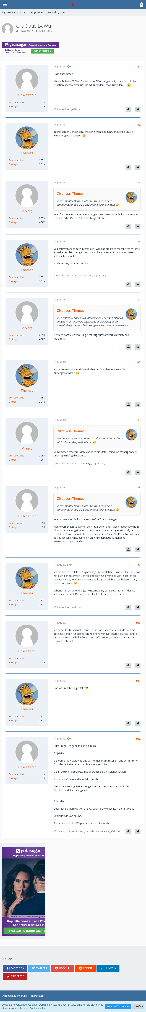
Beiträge (13, 106)
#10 (138, 622)
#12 (138, 738)
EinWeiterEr (26, 31)
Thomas (87, 275)
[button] (5, 4)
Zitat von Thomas (70, 193)
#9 (138, 564)
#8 (138, 487)
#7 (138, 420)
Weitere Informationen (118, 1006)
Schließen (138, 1006)
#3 (138, 182)
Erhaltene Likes (16, 102)
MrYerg (86, 463)
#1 (138, 66)
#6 (138, 362)
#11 (138, 680)
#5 (138, 299)
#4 (138, 241)
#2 (138, 124)
